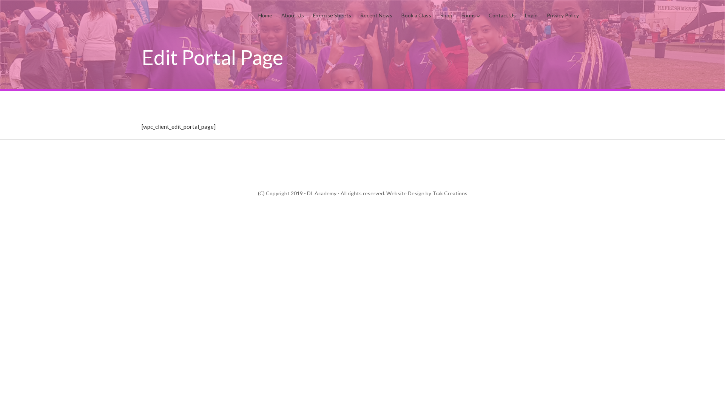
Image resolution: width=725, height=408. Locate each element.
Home (265, 15)
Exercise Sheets (332, 15)
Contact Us (502, 15)
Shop (446, 15)
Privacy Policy (563, 15)
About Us (292, 15)
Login (531, 15)
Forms (468, 15)
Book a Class (416, 15)
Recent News (376, 15)
